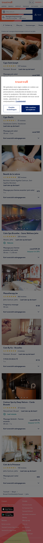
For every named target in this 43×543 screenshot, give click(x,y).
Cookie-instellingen (12, 108)
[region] (21, 95)
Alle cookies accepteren (31, 108)
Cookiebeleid (21, 101)
